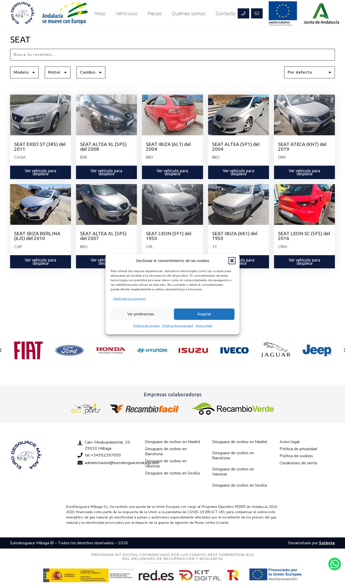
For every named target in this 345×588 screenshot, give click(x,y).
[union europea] (283, 13)
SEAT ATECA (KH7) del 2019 (302, 146)
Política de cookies (146, 325)
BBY (149, 157)
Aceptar (204, 313)
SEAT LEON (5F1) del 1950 (168, 236)
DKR (282, 157)
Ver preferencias (140, 313)
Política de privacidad (177, 325)
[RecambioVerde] (232, 409)
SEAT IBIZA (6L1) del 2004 (168, 146)
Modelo (21, 72)
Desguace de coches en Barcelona (166, 451)
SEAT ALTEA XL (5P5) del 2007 (103, 236)
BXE (83, 157)
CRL (149, 247)
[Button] (243, 13)
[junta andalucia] (321, 13)
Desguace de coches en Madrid (172, 442)
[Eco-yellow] (86, 409)
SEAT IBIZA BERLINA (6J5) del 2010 (37, 236)
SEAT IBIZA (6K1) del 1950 (234, 236)
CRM (282, 247)
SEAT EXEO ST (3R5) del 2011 (40, 146)
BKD (216, 157)
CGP (18, 247)
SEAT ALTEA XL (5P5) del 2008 (103, 146)
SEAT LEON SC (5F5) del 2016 (304, 236)
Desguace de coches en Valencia (166, 463)
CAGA (20, 157)
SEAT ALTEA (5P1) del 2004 (236, 146)
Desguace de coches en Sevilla (172, 473)
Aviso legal (204, 325)
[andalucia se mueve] (64, 13)
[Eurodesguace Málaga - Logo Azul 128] (22, 13)
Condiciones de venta (298, 463)
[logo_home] (145, 409)
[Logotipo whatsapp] (334, 564)
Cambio (87, 72)
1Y (214, 247)
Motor (54, 72)
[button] (232, 260)
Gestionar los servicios (129, 298)
